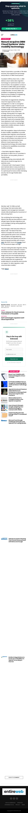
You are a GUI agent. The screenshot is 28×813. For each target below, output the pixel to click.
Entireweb (6, 51)
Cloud (20, 304)
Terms (23, 804)
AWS (2, 242)
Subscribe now (14, 359)
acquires (14, 304)
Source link (4, 302)
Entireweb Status (9, 804)
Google (19, 242)
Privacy (18, 804)
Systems (19, 306)
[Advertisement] (14, 191)
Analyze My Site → (11, 28)
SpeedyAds (20, 802)
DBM (3, 306)
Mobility (7, 306)
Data (24, 304)
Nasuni (7, 269)
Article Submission (10, 802)
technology (5, 307)
